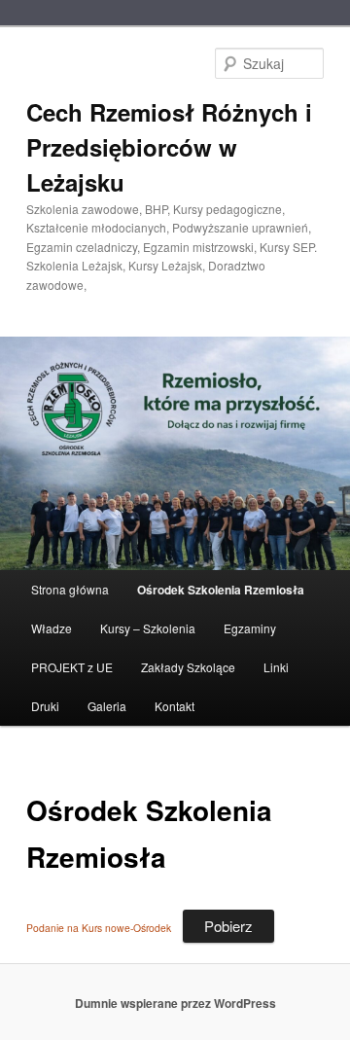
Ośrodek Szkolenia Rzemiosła (220, 589)
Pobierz (228, 925)
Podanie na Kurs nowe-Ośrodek (98, 927)
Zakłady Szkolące (188, 667)
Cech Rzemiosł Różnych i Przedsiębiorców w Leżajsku (169, 146)
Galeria (107, 706)
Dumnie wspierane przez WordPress (175, 1003)
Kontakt (174, 706)
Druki (45, 706)
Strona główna (70, 589)
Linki (276, 667)
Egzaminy (250, 628)
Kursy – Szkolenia (147, 628)
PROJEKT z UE (72, 667)
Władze (51, 628)
